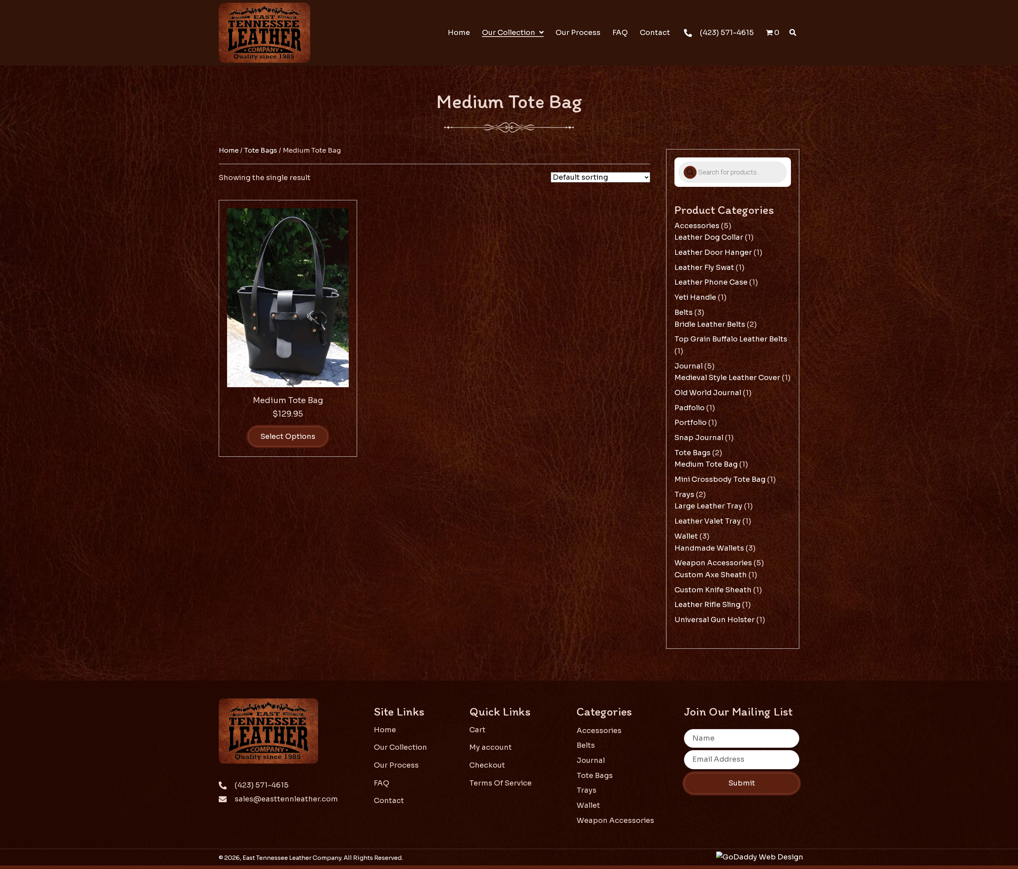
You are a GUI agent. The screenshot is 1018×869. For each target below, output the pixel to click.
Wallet (686, 536)
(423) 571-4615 (727, 32)
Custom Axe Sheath (710, 574)
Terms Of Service (500, 783)
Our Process (396, 765)
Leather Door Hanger (713, 252)
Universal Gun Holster (714, 619)
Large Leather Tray (708, 506)
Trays (684, 494)
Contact (389, 800)
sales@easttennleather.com (286, 799)
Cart (477, 729)
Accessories (696, 225)
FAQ (381, 783)
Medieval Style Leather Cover (727, 377)
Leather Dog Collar (708, 237)
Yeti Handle (695, 297)
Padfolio (689, 407)
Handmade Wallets (709, 548)
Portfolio (690, 422)
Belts (683, 312)
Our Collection (400, 747)
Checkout (487, 765)
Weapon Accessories (713, 563)
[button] (741, 783)
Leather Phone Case (711, 282)
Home (229, 150)
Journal (688, 366)
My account (490, 747)
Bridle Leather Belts (709, 324)
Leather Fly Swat (704, 267)
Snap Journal (698, 437)
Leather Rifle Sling (707, 604)
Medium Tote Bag (288, 400)
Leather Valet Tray (707, 521)
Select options (287, 436)
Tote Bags (260, 150)
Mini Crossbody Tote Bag (719, 479)
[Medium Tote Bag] (288, 297)
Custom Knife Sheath (713, 590)
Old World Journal (707, 392)
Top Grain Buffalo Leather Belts (730, 339)
